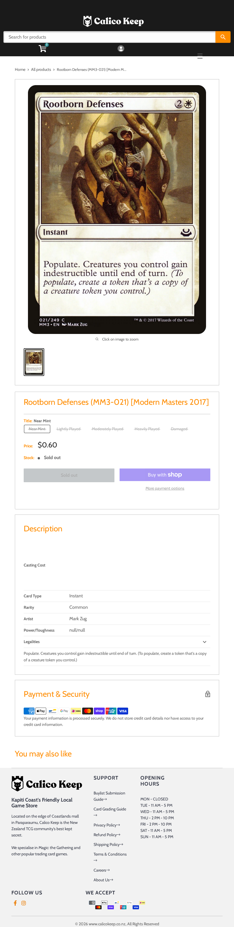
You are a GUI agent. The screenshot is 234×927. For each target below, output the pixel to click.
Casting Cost (34, 565)
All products (41, 69)
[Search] (223, 37)
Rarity (29, 607)
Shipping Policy (107, 844)
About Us (102, 879)
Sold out (69, 475)
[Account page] (121, 49)
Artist (28, 618)
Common (78, 607)
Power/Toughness (39, 630)
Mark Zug (78, 618)
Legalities (32, 641)
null (72, 630)
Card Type (32, 595)
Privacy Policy (105, 825)
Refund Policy (105, 834)
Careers (100, 870)
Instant (76, 595)
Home (20, 69)
